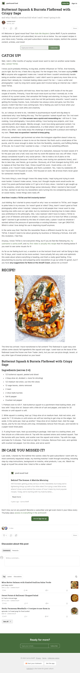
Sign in (74, 3)
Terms (44, 658)
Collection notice (53, 658)
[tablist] (11, 550)
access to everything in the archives (30, 513)
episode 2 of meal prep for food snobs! (16, 611)
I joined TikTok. (11, 64)
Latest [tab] (9, 577)
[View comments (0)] (11, 28)
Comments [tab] (6, 550)
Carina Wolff (11, 21)
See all (5, 621)
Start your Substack (34, 663)
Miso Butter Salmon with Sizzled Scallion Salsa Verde (26, 582)
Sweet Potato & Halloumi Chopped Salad (20, 595)
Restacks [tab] (15, 550)
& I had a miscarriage (9, 598)
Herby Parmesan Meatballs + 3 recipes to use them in (26, 608)
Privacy (38, 658)
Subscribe (65, 3)
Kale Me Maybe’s (42, 33)
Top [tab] (4, 577)
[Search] (76, 577)
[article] (40, 586)
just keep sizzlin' (7, 585)
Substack (30, 669)
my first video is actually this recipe (41, 244)
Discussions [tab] (18, 577)
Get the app (50, 663)
